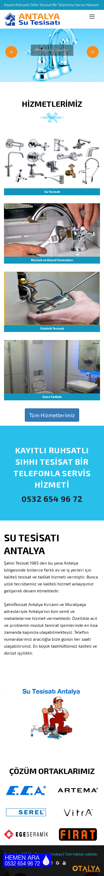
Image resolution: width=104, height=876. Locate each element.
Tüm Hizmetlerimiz (52, 415)
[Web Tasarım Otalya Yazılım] (52, 869)
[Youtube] (64, 863)
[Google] (57, 863)
